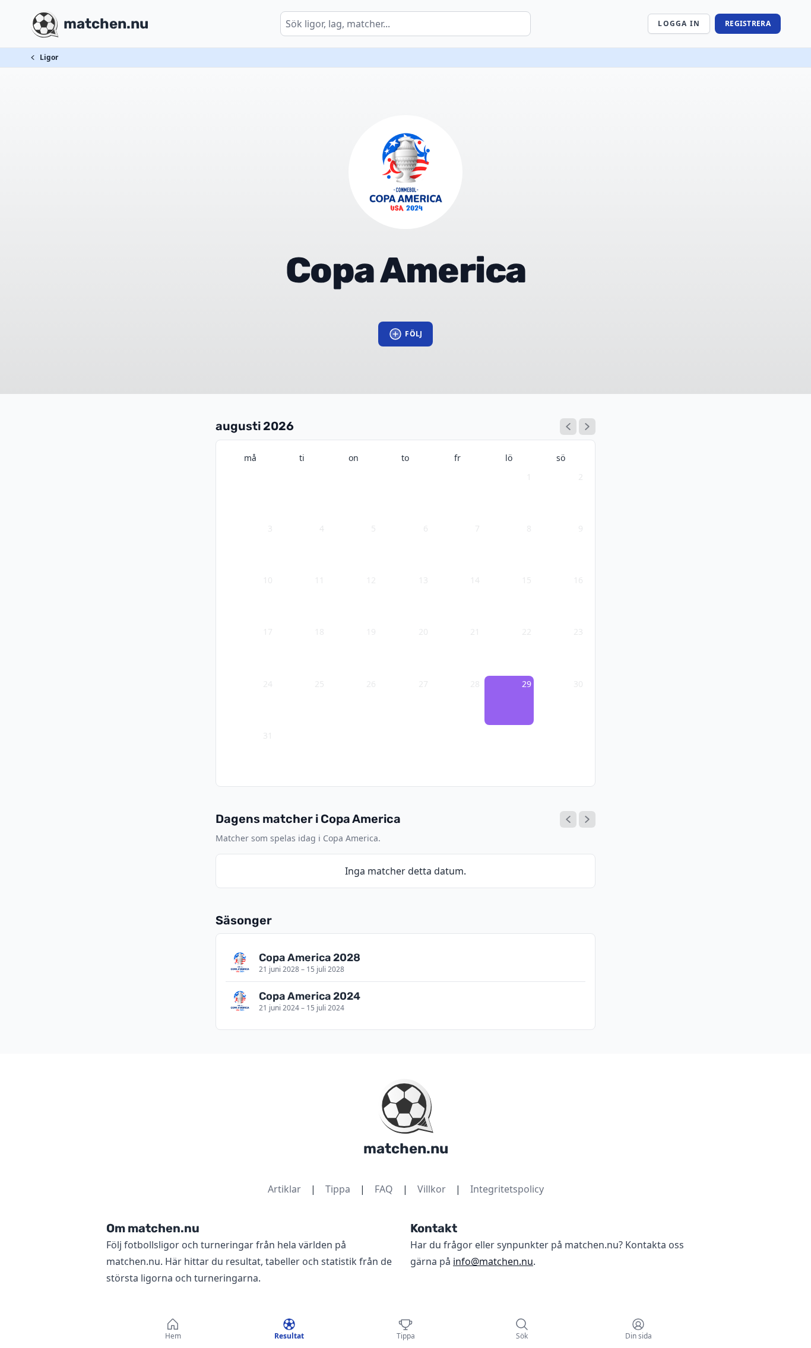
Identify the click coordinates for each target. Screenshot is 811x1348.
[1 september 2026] (587, 426)
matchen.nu (405, 1148)
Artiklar (284, 1189)
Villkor (431, 1189)
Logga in (679, 23)
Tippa (337, 1189)
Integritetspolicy (507, 1189)
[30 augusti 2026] (587, 819)
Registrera (748, 23)
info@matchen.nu (493, 1261)
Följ (413, 334)
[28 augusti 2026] (568, 819)
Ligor (49, 57)
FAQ (384, 1189)
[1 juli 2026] (568, 426)
